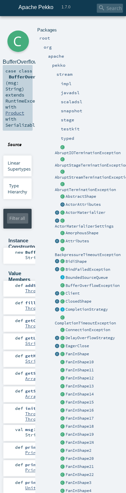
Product (14, 113)
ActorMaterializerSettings (84, 226)
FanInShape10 (80, 362)
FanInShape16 (80, 410)
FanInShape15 (80, 402)
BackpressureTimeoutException (88, 254)
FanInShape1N (80, 442)
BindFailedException (88, 269)
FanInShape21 (80, 466)
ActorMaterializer (86, 212)
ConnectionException (88, 329)
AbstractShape (81, 196)
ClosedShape (78, 301)
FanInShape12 (80, 378)
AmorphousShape (82, 233)
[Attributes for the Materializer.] (62, 204)
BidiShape (76, 261)
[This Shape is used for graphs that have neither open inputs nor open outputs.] (62, 301)
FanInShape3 (78, 482)
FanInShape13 (80, 386)
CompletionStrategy (87, 309)
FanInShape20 (80, 458)
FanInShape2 (78, 450)
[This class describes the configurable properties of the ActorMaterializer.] (62, 221)
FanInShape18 (80, 426)
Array (32, 378)
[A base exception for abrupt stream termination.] (62, 172)
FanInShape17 (80, 418)
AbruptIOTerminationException (88, 152)
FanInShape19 (80, 434)
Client (73, 293)
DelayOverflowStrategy (90, 337)
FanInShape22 (80, 474)
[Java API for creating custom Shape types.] (62, 196)
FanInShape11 (80, 370)
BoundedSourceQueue (87, 277)
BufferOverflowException (93, 285)
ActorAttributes (83, 204)
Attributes (77, 241)
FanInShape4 (78, 490)
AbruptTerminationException (85, 189)
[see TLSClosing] (62, 346)
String (33, 343)
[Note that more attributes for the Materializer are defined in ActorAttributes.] (57, 241)
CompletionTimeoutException (85, 323)
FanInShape (77, 354)
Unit (30, 487)
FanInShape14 (80, 394)
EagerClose (77, 346)
